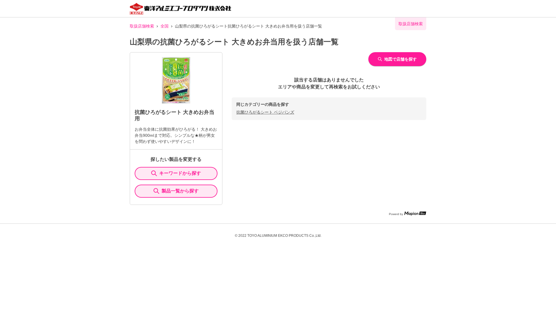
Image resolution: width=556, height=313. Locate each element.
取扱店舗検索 (142, 26)
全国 (164, 26)
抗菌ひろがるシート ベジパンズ (265, 112)
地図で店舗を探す (400, 59)
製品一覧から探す (180, 190)
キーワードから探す (180, 173)
